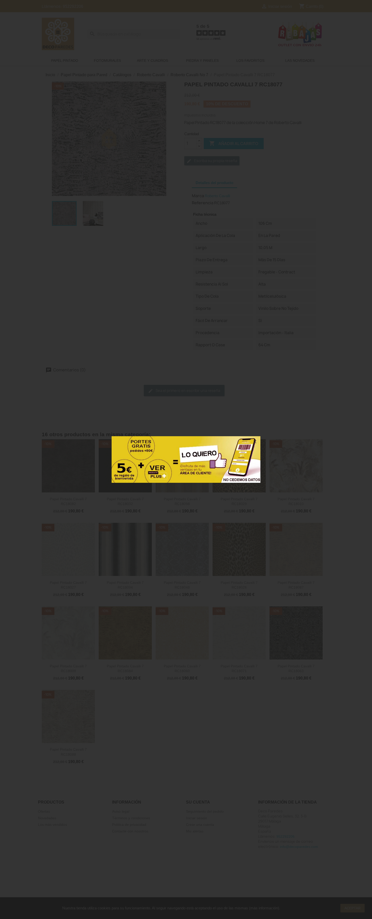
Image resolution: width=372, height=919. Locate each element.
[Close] (254, 441)
